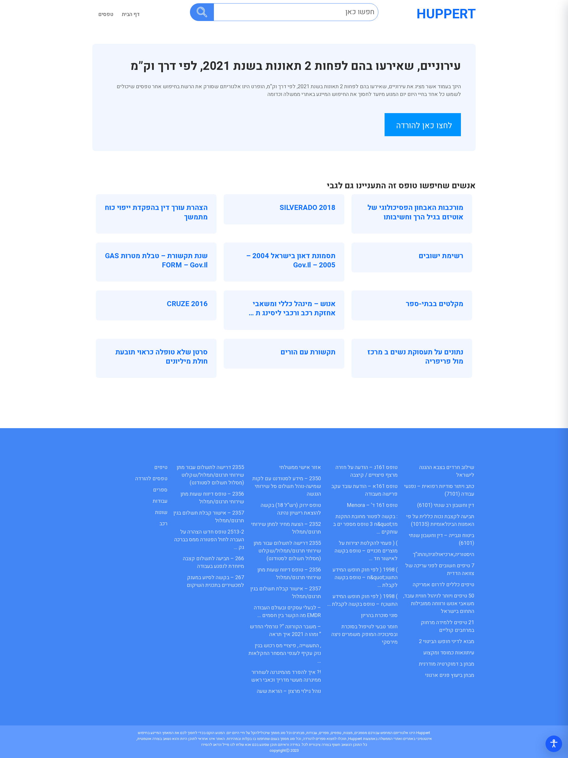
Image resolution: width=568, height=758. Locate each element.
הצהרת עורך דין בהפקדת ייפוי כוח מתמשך (156, 212)
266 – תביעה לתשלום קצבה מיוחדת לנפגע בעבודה (213, 562)
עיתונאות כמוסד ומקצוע (448, 653)
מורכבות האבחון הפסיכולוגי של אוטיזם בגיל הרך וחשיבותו (415, 212)
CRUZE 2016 (187, 304)
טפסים (105, 14)
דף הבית (131, 14)
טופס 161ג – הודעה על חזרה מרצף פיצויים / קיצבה (366, 471)
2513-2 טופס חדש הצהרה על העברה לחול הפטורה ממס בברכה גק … (209, 539)
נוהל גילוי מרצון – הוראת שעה (289, 691)
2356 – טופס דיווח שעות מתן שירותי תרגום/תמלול (289, 574)
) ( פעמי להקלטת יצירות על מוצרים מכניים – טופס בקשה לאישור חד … (366, 551)
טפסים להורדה (151, 479)
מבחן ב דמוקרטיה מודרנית (446, 664)
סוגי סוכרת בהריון (379, 615)
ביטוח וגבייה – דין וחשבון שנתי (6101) (441, 539)
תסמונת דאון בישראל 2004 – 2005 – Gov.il (290, 260)
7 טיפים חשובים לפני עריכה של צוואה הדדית (439, 569)
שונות (161, 512)
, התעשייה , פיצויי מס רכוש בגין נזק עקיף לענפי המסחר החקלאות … (284, 653)
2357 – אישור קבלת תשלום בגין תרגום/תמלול (285, 592)
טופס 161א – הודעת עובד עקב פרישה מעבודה (364, 490)
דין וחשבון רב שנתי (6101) (445, 505)
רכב (163, 524)
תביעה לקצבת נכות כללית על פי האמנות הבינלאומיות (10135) (440, 520)
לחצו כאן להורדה (424, 125)
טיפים (160, 467)
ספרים (160, 490)
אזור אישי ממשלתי (300, 467)
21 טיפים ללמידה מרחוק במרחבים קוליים (447, 626)
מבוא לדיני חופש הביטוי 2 (446, 641)
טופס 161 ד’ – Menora (372, 505)
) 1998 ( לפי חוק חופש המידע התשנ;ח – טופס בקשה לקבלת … (362, 600)
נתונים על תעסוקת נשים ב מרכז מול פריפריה (415, 357)
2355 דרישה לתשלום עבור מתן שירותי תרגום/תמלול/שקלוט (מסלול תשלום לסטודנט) (287, 551)
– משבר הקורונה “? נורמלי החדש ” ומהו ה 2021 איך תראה (285, 630)
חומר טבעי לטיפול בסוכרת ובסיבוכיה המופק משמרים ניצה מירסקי (364, 634)
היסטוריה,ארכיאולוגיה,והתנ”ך (443, 554)
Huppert (446, 14)
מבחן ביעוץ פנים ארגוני (449, 675)
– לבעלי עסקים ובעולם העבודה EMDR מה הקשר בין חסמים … (287, 611)
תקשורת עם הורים (307, 352)
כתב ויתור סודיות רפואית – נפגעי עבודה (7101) (439, 490)
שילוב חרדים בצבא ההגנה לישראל (446, 471)
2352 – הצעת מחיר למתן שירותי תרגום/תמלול (286, 528)
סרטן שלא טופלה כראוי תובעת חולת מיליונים (161, 357)
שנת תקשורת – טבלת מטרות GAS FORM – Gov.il (156, 260)
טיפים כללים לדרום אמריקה (443, 585)
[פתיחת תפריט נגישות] (554, 743)
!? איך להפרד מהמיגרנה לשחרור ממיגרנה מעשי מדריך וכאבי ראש (286, 676)
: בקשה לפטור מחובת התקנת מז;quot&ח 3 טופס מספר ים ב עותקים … (365, 524)
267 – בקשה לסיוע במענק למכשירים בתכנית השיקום (215, 581)
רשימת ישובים (441, 256)
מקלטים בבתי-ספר (434, 304)
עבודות (160, 501)
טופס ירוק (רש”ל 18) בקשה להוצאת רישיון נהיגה (291, 509)
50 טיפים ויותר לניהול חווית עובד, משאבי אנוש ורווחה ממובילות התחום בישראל (438, 603)
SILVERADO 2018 (307, 208)
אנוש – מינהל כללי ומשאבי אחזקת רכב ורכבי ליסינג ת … (291, 308)
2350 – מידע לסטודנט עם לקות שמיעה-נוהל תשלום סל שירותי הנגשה (286, 486)
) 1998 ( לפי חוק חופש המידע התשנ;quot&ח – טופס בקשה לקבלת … (365, 577)
